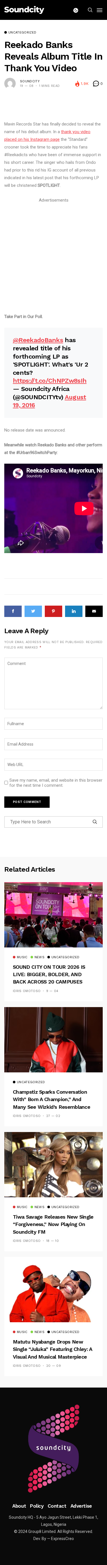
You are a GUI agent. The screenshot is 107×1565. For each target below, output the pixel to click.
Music (22, 957)
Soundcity (30, 81)
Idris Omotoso (27, 991)
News (40, 957)
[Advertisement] (53, 257)
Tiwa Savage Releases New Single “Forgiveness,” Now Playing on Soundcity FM (53, 1224)
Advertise (81, 1506)
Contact (57, 1506)
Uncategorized (22, 32)
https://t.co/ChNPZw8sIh (49, 380)
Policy (36, 1506)
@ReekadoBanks (38, 340)
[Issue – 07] (53, 1449)
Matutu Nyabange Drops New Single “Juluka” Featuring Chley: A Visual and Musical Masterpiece (52, 1349)
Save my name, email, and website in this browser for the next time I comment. (55, 783)
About (19, 1506)
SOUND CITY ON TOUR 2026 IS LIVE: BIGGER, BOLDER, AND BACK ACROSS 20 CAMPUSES (49, 974)
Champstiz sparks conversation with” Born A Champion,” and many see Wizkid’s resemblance (51, 1099)
